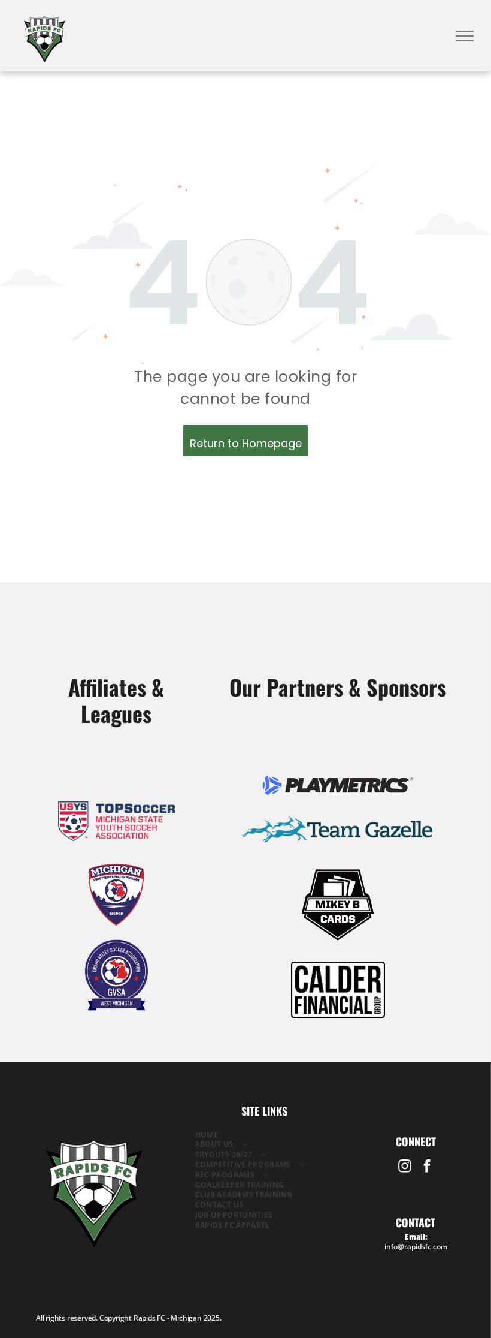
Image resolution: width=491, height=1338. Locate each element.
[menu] (464, 36)
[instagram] (404, 1167)
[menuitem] (264, 1135)
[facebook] (427, 1167)
